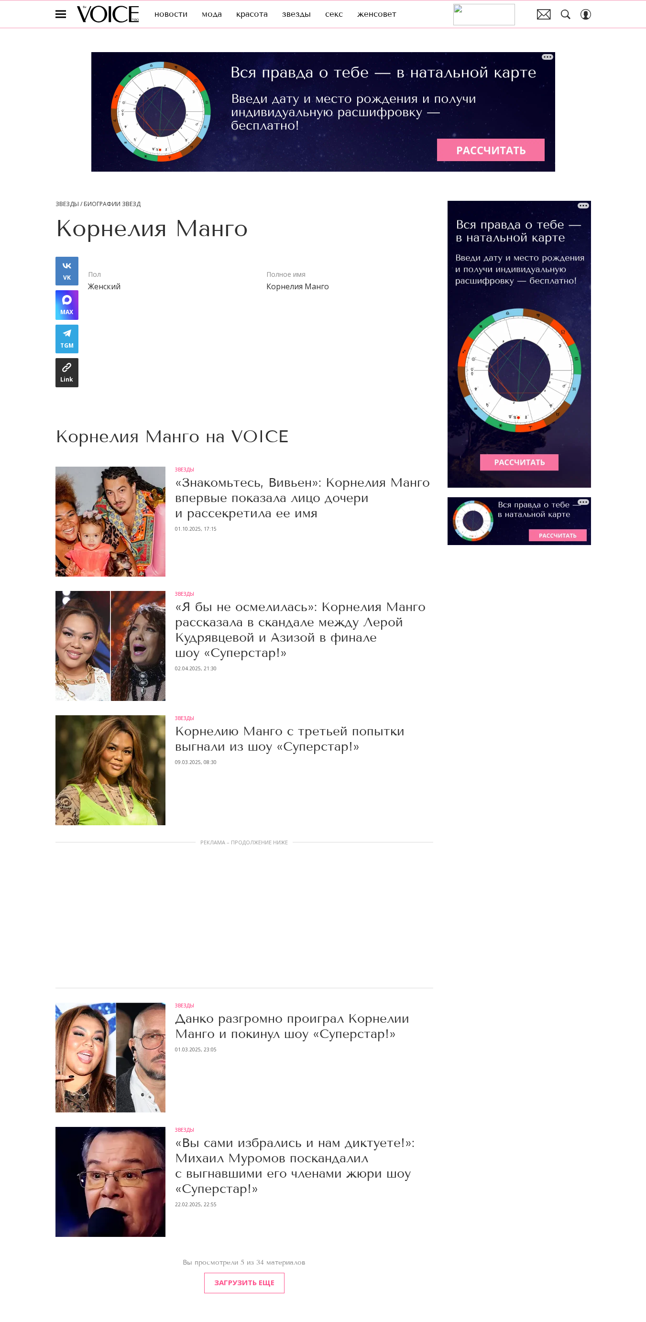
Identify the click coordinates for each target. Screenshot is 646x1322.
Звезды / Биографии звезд (98, 204)
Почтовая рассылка (544, 14)
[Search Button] (565, 14)
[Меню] (60, 14)
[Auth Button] (585, 14)
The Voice (108, 14)
